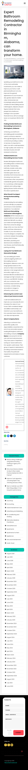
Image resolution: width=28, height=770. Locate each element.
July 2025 (10, 599)
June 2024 (10, 644)
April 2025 (10, 609)
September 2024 (12, 634)
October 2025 (11, 588)
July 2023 (9, 683)
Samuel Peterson (11, 58)
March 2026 (10, 571)
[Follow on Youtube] (12, 745)
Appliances (10, 536)
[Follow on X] (8, 745)
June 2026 (10, 560)
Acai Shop (10, 501)
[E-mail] (7, 427)
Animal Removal (11, 526)
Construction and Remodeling (14, 60)
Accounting (10, 504)
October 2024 (11, 630)
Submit (18, 732)
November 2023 (11, 669)
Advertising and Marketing (15, 511)
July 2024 (10, 641)
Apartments (10, 529)
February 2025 (11, 616)
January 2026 (11, 578)
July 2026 (10, 557)
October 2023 (11, 672)
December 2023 (11, 665)
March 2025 (10, 613)
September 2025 (12, 592)
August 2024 (10, 637)
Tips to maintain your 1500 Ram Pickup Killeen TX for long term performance (15, 488)
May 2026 (10, 564)
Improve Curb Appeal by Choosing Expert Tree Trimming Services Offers (14, 480)
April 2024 (10, 651)
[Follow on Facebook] (5, 745)
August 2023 (10, 679)
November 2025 (11, 585)
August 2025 (10, 595)
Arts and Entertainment (14, 539)
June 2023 (10, 686)
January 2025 (11, 620)
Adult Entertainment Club (14, 508)
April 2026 (10, 567)
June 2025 (10, 602)
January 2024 (11, 662)
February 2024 (11, 658)
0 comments (8, 62)
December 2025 (11, 581)
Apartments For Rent (13, 533)
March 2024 (10, 655)
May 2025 (10, 606)
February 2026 (11, 574)
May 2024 (10, 648)
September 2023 (12, 676)
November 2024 (11, 627)
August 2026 (10, 553)
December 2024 (11, 623)
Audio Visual (10, 543)
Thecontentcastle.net (10, 763)
